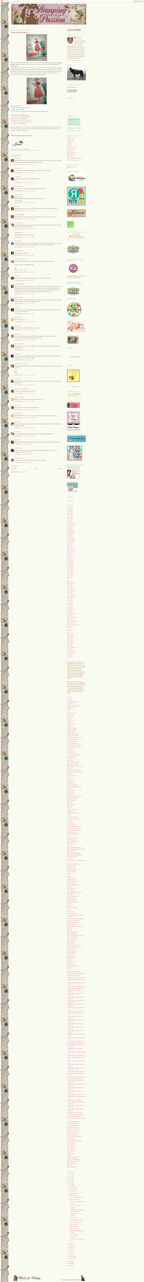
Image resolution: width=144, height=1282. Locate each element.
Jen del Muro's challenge (72, 819)
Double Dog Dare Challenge (73, 771)
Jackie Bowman (70, 562)
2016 (70, 1174)
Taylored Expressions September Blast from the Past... (77, 1210)
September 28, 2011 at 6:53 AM (24, 172)
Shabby (36, 150)
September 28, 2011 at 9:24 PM (24, 313)
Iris (67, 815)
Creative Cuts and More (72, 754)
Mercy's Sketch (70, 843)
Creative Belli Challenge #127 (20, 32)
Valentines (69, 1154)
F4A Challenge (70, 775)
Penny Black (70, 888)
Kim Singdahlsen (71, 152)
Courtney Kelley (71, 141)
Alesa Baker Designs (71, 701)
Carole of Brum (18, 284)
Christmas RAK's (71, 732)
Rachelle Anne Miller (72, 902)
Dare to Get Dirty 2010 (72, 762)
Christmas (69, 726)
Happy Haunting (73, 1228)
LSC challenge (70, 839)
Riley (68, 909)
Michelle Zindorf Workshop (73, 847)
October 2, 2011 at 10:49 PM (23, 454)
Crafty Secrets (70, 752)
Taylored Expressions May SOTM (74, 1071)
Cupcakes (69, 758)
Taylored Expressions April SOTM (75, 988)
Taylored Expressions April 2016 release (76, 982)
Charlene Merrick (71, 532)
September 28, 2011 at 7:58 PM (24, 303)
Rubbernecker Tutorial (72, 922)
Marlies (16, 421)
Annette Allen (70, 513)
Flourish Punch (70, 790)
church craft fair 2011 (72, 734)
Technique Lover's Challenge (73, 1136)
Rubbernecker (29, 150)
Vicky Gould (70, 657)
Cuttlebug (69, 760)
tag (67, 969)
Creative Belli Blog (25, 127)
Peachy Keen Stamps (71, 885)
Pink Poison (69, 894)
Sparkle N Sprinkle (71, 939)
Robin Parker (17, 186)
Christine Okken (70, 539)
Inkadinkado (70, 811)
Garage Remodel (71, 800)
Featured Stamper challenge (73, 786)
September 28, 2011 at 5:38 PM (24, 293)
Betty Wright (70, 519)
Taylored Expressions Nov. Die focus (75, 1076)
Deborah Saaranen (71, 549)
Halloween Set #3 (74, 1224)
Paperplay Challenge (71, 881)
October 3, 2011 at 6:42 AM (23, 462)
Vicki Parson (70, 655)
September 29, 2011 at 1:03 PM (24, 401)
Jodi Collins (70, 575)
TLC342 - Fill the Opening (76, 1222)
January (72, 1258)
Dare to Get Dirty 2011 (72, 764)
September (72, 1193)
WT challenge (70, 1167)
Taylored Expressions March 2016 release (76, 1052)
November (72, 1189)
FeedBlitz (75, 92)
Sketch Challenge (71, 934)
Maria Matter (17, 194)
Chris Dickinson (70, 537)
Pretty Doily (55, 450)
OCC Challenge (70, 866)
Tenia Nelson (70, 649)
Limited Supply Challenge (73, 830)
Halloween (69, 803)
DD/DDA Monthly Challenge (73, 766)
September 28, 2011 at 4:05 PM (24, 280)
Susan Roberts (70, 642)
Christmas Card (70, 728)
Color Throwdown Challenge (73, 745)
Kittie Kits (69, 822)
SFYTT (68, 928)
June (71, 1247)
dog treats (69, 768)
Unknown (17, 317)
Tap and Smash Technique (73, 971)
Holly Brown (70, 560)
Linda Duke (69, 598)
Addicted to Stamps (16, 123)
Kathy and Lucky (18, 343)
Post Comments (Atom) (22, 472)
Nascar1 (69, 858)
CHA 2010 (69, 724)
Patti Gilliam (70, 630)
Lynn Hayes (69, 607)
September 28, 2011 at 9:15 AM (24, 182)
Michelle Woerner (71, 623)
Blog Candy (70, 715)
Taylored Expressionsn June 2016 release (76, 1118)
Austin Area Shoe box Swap (73, 705)
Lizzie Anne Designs (71, 834)
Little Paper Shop (71, 832)
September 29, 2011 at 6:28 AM (24, 360)
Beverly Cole (70, 522)
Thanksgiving (70, 1138)
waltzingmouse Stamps (72, 1159)
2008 (70, 1265)
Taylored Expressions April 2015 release (76, 979)
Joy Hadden (69, 577)
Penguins (69, 886)
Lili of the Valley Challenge (73, 826)
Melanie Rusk (70, 619)
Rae (15, 307)
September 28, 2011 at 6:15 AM (24, 164)
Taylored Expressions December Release (76, 1007)
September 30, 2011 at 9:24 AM (24, 428)
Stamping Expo (70, 956)
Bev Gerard (69, 520)
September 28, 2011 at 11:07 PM (25, 322)
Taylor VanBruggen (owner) (73, 160)
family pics (69, 779)
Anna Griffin (70, 703)
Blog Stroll (69, 716)
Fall (68, 777)
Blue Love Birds (73, 1226)
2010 (70, 1261)
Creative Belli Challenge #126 (77, 1220)
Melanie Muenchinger (72, 617)
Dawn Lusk (69, 547)
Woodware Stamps (71, 1163)
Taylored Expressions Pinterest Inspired (76, 1096)
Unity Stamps (70, 1150)
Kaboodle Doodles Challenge (18, 122)
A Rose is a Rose (73, 1218)
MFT (68, 845)
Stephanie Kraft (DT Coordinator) (74, 158)
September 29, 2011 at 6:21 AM (24, 350)
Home (13, 27)
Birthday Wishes (73, 1195)
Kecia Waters (70, 592)
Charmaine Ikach (71, 139)
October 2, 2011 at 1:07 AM (23, 444)
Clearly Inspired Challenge (73, 737)
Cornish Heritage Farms (72, 747)
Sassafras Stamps (71, 924)
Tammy (16, 158)
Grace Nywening (71, 558)
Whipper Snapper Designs (73, 1161)
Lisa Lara (69, 602)
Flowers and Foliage (74, 1199)
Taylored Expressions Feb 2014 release (76, 1013)
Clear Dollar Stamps (71, 735)
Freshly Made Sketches (72, 798)
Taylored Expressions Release (73, 1100)
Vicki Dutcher (70, 653)
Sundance (69, 962)
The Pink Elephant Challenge (73, 1140)
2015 (70, 1176)
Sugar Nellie (70, 958)
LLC (68, 836)
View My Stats (70, 500)
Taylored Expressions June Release (75, 1041)
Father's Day (70, 783)
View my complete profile (74, 60)
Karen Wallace (70, 589)
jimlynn (16, 176)
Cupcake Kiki (73, 1207)
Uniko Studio (70, 1148)
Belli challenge (19, 150)
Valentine (69, 1152)
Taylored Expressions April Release (75, 986)
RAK (68, 904)
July (71, 1245)
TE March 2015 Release (72, 1123)
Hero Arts (69, 805)
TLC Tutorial (70, 1144)
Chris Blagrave (70, 534)
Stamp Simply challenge (72, 945)
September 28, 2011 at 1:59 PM (24, 229)
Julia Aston (69, 581)
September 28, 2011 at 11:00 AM (25, 219)
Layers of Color (70, 824)
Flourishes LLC (70, 794)
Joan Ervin (79, 37)
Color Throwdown (71, 743)
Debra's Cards (18, 397)
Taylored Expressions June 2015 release (76, 1034)
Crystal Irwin (70, 543)
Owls (68, 873)
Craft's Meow (70, 750)
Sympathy (69, 968)
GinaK (68, 802)
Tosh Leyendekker (71, 651)
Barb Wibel (69, 515)
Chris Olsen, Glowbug (19, 363)
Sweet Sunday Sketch (72, 966)
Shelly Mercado (70, 156)
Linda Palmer (18, 222)
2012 (70, 1182)
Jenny (16, 440)
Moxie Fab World (71, 856)
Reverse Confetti (71, 907)
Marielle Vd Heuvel (71, 613)
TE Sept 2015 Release (72, 1131)
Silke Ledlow (70, 638)
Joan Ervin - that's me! (72, 146)
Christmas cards (70, 730)
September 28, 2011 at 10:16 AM (25, 202)
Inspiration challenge (72, 813)
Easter (68, 773)
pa (67, 875)
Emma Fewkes (70, 554)
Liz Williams (70, 604)
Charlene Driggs (70, 530)
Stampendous (70, 949)
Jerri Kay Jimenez (71, 568)
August (72, 1243)
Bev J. (16, 405)
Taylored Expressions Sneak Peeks (75, 1114)
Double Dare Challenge (72, 769)
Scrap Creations (15, 118)
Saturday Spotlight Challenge (73, 926)
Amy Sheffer (70, 507)
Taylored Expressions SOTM (73, 1116)
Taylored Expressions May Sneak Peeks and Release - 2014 (76, 1068)
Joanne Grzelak (70, 572)
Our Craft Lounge (71, 869)
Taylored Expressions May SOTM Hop (75, 1073)
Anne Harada (70, 509)
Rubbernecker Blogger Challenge (74, 918)
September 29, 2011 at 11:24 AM (25, 393)
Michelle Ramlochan (72, 621)
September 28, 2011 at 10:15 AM (25, 191)
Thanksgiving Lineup (75, 1205)
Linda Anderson (70, 596)
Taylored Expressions (72, 975)
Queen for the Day (71, 900)
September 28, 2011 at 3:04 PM (24, 255)
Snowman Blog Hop (71, 937)
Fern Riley (69, 556)
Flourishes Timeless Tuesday (73, 796)
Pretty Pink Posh (70, 898)
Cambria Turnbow (71, 524)
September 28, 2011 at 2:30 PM (24, 247)
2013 (70, 1180)
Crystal (16, 431)
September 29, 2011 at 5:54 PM (24, 418)
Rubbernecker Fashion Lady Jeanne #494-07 (34, 67)
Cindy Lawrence (70, 541)
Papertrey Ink (70, 883)
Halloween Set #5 (74, 1213)
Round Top (69, 911)
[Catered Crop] (76, 386)
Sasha (16, 206)
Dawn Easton (17, 458)
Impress (68, 807)
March (71, 1254)
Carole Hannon (70, 526)
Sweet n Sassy (70, 964)
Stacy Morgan (70, 640)
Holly (16, 353)
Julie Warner (70, 585)
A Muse (69, 699)
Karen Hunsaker (70, 587)
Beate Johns (69, 517)
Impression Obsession (72, 809)
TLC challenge (70, 1142)
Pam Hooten (70, 626)
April (71, 1252)
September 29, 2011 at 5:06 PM (24, 409)
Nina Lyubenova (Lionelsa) (73, 624)
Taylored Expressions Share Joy (74, 1112)
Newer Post (13, 468)
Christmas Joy (73, 1237)
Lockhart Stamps (71, 838)
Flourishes (69, 792)
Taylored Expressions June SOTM (74, 1043)
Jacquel (16, 378)
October (72, 1191)
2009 (70, 1263)
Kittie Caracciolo (71, 594)
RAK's (68, 905)
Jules (68, 579)
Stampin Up (69, 954)
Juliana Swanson (71, 583)
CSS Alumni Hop (71, 756)
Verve (68, 1155)
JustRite (69, 821)
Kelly (16, 334)
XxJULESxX (17, 250)
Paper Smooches (70, 879)
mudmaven (17, 448)
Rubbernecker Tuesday (72, 920)
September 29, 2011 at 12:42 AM (25, 330)
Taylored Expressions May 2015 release (76, 1057)
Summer (69, 960)
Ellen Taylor (70, 553)
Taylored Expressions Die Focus (74, 1011)
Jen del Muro (70, 566)
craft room (69, 749)
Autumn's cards (70, 707)
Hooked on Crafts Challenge (18, 120)
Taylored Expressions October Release (75, 1094)
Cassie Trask (70, 528)
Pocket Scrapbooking (72, 896)
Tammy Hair (70, 645)
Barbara (16, 241)
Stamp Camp (70, 943)
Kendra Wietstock (71, 148)
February (72, 1256)
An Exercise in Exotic (72, 298)
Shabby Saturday (71, 932)
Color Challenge (71, 739)
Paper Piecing (70, 877)
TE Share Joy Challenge (72, 1133)
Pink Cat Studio (70, 890)
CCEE (68, 722)
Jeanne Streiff (70, 564)
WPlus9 (69, 1165)
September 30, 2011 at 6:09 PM (24, 436)
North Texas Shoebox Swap (73, 864)
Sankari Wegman (71, 154)
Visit (69, 365)
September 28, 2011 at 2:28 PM (24, 237)
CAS (68, 718)
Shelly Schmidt (18, 214)
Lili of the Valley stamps (72, 828)
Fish (68, 788)
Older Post (60, 468)
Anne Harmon (70, 511)
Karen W (16, 168)
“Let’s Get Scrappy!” (22, 270)
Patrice (68, 628)
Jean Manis (69, 143)
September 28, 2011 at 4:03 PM (24, 272)
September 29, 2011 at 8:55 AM (24, 375)
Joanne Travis (70, 573)
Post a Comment (14, 466)
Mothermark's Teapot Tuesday (74, 855)
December (72, 1187)
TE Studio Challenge (72, 1135)
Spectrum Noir (70, 941)
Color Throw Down (71, 741)
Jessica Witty (70, 570)
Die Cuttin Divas (16, 116)
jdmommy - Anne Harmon (20, 388)
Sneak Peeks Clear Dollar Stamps (74, 935)
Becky (16, 325)
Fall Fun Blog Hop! (74, 1234)
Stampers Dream (70, 952)
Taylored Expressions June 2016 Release (76, 1037)
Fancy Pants (69, 781)
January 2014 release (71, 817)
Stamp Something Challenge (73, 947)
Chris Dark (69, 536)
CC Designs (69, 720)
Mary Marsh (17, 297)
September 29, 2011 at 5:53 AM (24, 340)
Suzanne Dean (70, 643)
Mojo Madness (70, 851)
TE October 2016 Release (73, 1129)
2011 (70, 1185)
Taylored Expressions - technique (74, 977)
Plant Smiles (72, 1215)
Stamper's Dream (70, 950)
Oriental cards (70, 868)
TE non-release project (72, 1127)
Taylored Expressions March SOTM (75, 1055)
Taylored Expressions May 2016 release (76, 1061)
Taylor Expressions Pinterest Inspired (75, 973)
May (71, 1249)
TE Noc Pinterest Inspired (73, 1125)
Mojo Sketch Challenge (72, 853)
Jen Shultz (69, 145)
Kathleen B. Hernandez (20, 259)
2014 (70, 1178)
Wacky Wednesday (71, 1157)
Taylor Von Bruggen (71, 647)
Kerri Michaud (70, 150)
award (68, 709)
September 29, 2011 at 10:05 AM (25, 385)
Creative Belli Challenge (34, 62)
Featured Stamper (71, 785)
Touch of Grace (70, 1146)
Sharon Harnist (70, 634)
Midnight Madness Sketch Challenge (75, 849)
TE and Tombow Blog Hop (73, 1121)
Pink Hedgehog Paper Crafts (73, 892)
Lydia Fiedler (70, 606)
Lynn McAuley (70, 609)
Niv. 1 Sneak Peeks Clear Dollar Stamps (76, 860)
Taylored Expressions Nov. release (74, 1078)
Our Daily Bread (70, 871)
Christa (16, 276)
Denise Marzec (70, 551)
